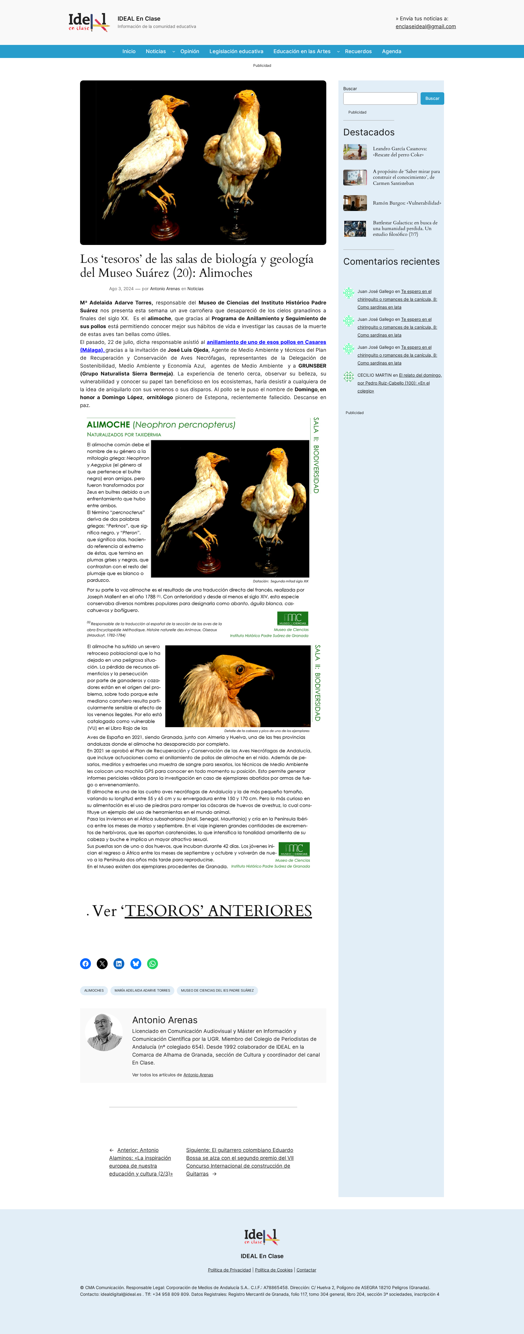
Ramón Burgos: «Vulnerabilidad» (407, 203)
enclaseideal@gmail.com (426, 26)
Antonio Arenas (165, 288)
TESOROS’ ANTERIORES (218, 911)
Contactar (306, 1269)
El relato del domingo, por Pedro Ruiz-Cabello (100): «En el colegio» (400, 382)
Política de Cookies (274, 1269)
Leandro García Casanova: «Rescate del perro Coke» (400, 152)
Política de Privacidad (229, 1269)
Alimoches (94, 990)
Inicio (129, 51)
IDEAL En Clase (139, 18)
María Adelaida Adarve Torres (142, 990)
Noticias (195, 288)
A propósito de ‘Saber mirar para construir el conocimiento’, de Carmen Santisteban (406, 177)
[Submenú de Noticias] (173, 51)
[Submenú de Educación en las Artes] (338, 51)
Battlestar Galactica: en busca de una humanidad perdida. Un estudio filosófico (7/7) (405, 229)
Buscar (350, 88)
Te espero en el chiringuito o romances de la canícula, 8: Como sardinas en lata (397, 299)
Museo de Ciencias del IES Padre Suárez (217, 990)
